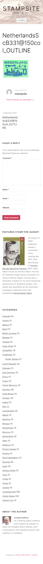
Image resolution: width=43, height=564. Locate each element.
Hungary (6, 398)
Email (6, 198)
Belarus (5, 325)
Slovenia (6, 462)
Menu (22, 20)
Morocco (6, 432)
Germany (6, 389)
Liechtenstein (8, 411)
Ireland (5, 402)
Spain (4, 466)
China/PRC (7, 350)
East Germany (8, 372)
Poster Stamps (12, 359)
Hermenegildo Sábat (22, 293)
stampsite (21, 8)
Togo (4, 475)
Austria (5, 320)
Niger (4, 440)
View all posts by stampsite (19, 99)
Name (6, 189)
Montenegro (7, 428)
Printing (5, 453)
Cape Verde (7, 346)
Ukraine (5, 487)
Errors (5, 377)
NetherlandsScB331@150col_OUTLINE (10, 120)
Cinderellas (7, 354)
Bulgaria (6, 337)
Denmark (6, 368)
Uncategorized (9, 492)
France (5, 381)
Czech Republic (9, 364)
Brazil (4, 329)
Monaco (6, 423)
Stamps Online (8, 470)
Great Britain (8, 394)
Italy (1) (5, 406)
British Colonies (9, 333)
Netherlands (7, 436)
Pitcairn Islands (9, 449)
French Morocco (9, 385)
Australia (6, 316)
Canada (5, 342)
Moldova (6, 419)
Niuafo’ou (6, 445)
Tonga (5, 479)
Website (6, 208)
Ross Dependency (10, 457)
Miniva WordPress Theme (26, 555)
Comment (7, 158)
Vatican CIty (7, 500)
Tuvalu (5, 483)
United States (8, 496)
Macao (5, 415)
